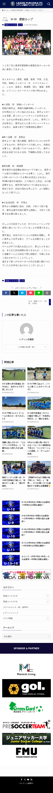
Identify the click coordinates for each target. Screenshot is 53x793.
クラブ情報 (8, 618)
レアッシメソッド (10, 612)
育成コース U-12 (10, 25)
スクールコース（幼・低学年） (16, 607)
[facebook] (21, 779)
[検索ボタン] (49, 4)
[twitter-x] (25, 779)
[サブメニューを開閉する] (48, 596)
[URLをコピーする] (47, 293)
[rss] (31, 779)
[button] (6, 293)
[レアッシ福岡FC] (26, 4)
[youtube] (28, 779)
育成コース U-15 (10, 595)
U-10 (20, 25)
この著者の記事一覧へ (26, 347)
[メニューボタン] (4, 4)
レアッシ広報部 (26, 339)
